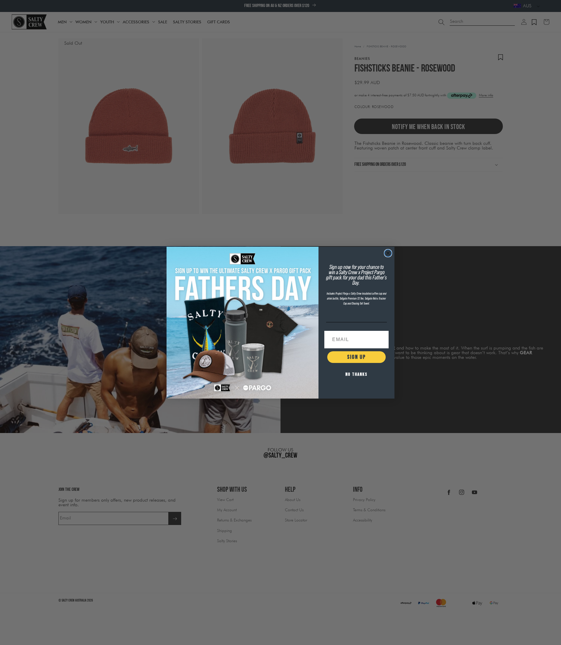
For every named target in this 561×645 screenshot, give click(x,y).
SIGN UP (356, 357)
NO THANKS (356, 374)
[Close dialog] (388, 253)
